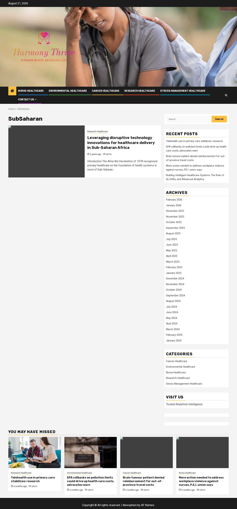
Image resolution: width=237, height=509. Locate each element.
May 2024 (171, 318)
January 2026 (173, 205)
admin (109, 154)
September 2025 (175, 227)
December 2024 (175, 278)
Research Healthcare (139, 90)
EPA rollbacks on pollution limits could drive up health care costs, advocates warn (90, 481)
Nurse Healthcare (31, 90)
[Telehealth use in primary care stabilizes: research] (34, 452)
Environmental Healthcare (68, 90)
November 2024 (175, 284)
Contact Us (26, 99)
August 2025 (173, 233)
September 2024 (175, 295)
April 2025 (171, 256)
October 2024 (173, 289)
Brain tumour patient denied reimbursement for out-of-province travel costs (143, 481)
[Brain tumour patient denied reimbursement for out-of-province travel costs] (146, 452)
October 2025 (173, 222)
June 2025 (172, 244)
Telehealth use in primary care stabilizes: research (194, 141)
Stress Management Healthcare (182, 90)
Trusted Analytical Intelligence (184, 404)
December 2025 (175, 210)
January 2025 (173, 273)
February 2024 (174, 334)
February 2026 (174, 199)
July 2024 (171, 306)
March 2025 (172, 261)
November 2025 (175, 216)
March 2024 (172, 329)
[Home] (12, 91)
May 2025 (171, 250)
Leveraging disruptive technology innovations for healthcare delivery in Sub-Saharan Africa (121, 142)
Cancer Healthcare (105, 90)
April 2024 (171, 323)
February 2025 (174, 267)
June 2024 (172, 312)
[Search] (226, 95)
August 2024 (173, 301)
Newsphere (130, 505)
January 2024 (173, 340)
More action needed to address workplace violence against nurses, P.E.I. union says (201, 481)
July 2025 (171, 239)
